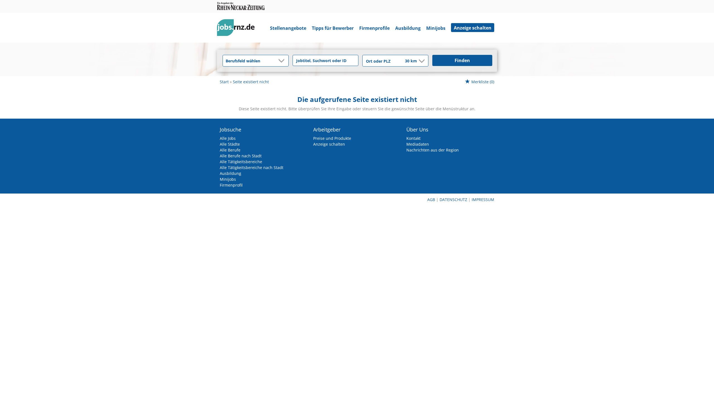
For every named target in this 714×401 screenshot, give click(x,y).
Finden (462, 60)
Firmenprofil (231, 185)
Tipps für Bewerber (333, 28)
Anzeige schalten (472, 28)
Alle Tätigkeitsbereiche (241, 161)
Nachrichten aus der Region (432, 150)
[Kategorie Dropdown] (282, 60)
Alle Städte (230, 144)
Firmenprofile (374, 28)
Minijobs (435, 28)
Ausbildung (408, 28)
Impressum (483, 199)
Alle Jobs (228, 138)
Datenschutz (453, 199)
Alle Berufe (230, 150)
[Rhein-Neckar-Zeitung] (238, 28)
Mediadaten (417, 144)
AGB (431, 199)
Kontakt (413, 138)
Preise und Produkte (332, 138)
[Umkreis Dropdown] (421, 61)
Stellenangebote (288, 28)
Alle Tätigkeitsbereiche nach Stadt (251, 167)
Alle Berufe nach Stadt (241, 155)
